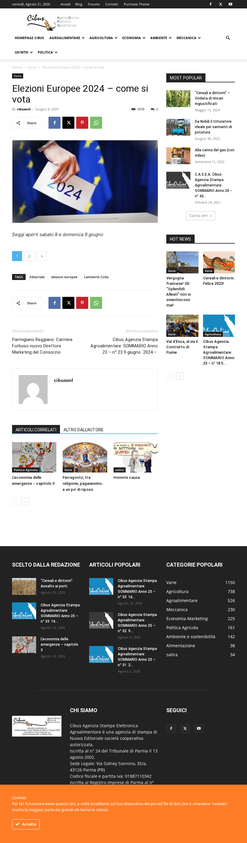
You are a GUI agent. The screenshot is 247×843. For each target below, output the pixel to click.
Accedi (65, 4)
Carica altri (198, 215)
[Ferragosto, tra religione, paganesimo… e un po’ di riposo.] (85, 457)
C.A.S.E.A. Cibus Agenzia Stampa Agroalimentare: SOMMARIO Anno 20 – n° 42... (214, 185)
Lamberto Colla (96, 277)
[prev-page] (16, 501)
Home (17, 67)
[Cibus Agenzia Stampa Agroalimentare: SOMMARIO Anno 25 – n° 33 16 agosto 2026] (24, 610)
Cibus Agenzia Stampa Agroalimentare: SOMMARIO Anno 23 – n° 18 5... (218, 352)
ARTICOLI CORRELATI (36, 429)
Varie (32, 67)
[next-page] (25, 501)
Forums (94, 4)
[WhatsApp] (96, 123)
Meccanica (186, 37)
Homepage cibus (29, 37)
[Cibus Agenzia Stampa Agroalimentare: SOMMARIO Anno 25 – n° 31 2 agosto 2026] (101, 654)
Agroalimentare (64, 37)
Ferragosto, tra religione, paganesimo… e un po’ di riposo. (84, 483)
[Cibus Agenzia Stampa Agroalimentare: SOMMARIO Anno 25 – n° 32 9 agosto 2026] (101, 620)
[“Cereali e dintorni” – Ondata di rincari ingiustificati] (178, 98)
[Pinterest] (82, 123)
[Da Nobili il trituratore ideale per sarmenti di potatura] (178, 127)
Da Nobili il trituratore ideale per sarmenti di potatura (213, 126)
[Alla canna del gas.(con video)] (178, 155)
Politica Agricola (26, 470)
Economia (131, 37)
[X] (220, 4)
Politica (45, 52)
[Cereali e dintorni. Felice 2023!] (219, 262)
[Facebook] (210, 4)
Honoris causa (127, 477)
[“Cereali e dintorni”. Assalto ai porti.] (24, 586)
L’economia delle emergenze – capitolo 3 (59, 644)
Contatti (111, 4)
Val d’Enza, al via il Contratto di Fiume (182, 347)
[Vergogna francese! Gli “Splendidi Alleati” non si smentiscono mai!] (182, 262)
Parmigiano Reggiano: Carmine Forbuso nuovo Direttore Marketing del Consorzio (42, 346)
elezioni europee (64, 277)
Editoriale (37, 277)
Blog (78, 4)
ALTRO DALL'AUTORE (84, 429)
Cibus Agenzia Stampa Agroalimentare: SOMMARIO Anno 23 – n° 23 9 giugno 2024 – (124, 346)
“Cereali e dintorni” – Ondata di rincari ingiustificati (212, 98)
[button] (227, 38)
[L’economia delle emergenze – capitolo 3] (34, 457)
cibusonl (23, 109)
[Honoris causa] (136, 457)
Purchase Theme (136, 4)
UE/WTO (21, 52)
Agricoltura (101, 37)
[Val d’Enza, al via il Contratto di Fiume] (182, 326)
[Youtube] (230, 4)
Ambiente (158, 37)
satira (119, 470)
